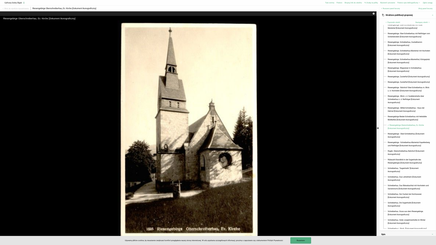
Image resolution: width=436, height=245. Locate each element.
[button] (407, 15)
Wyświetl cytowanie (387, 3)
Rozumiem (301, 240)
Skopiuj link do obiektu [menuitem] (353, 3)
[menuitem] (409, 26)
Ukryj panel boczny (425, 8)
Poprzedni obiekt (393, 22)
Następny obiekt (421, 22)
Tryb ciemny (329, 3)
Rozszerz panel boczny (391, 8)
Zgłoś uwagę (427, 3)
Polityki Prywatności (275, 240)
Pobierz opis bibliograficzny (407, 3)
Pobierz (339, 3)
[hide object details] (378, 128)
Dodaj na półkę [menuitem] (372, 3)
